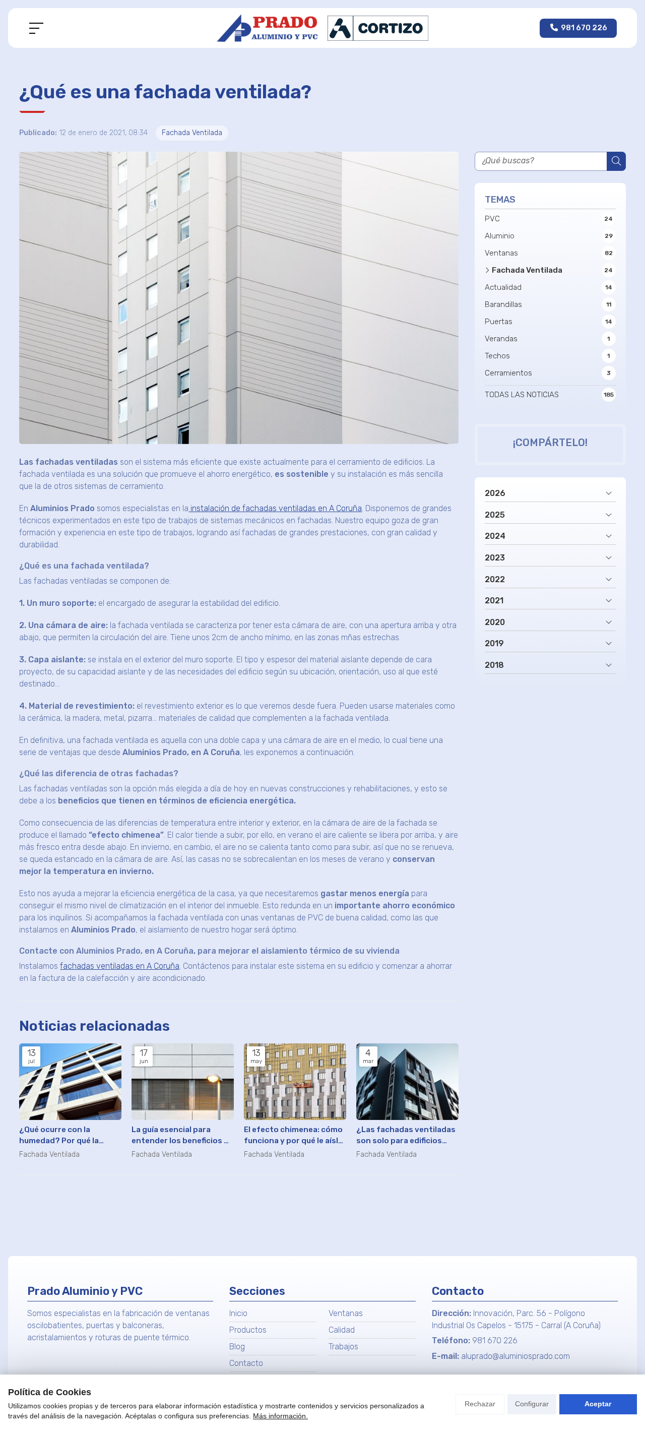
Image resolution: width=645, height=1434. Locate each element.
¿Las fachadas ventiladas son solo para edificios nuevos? (406, 1135)
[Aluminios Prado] (322, 28)
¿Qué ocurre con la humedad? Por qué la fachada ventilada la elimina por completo (59, 1135)
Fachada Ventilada (192, 133)
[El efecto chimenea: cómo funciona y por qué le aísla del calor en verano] (295, 1081)
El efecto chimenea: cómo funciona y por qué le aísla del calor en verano (293, 1135)
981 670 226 (495, 1340)
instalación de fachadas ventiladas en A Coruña (275, 508)
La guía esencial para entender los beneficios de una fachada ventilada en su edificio (182, 1135)
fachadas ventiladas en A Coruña (119, 966)
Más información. (280, 1416)
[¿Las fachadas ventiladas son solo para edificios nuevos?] (407, 1081)
